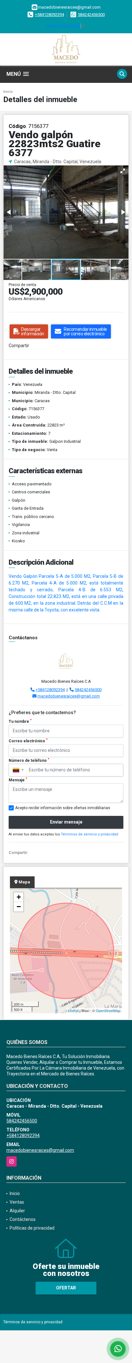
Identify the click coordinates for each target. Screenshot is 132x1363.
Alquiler (17, 1210)
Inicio (8, 92)
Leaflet (73, 1010)
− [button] (19, 907)
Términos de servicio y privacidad (89, 834)
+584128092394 (49, 14)
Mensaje (18, 779)
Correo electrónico (28, 740)
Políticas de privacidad (32, 1228)
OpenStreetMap (108, 1010)
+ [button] (19, 897)
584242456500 (91, 14)
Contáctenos (23, 1219)
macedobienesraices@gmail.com (68, 696)
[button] (123, 171)
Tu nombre (20, 721)
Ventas (17, 1202)
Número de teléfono (29, 760)
